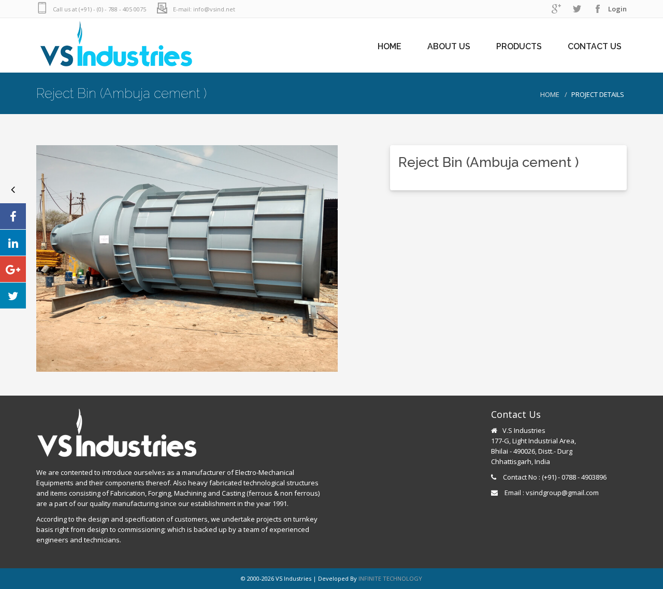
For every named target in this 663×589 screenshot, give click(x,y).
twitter (577, 9)
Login (617, 8)
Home (549, 94)
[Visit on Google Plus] (13, 269)
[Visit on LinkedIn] (13, 243)
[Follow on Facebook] (13, 216)
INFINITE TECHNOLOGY (390, 578)
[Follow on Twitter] (13, 295)
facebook (597, 9)
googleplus (556, 9)
